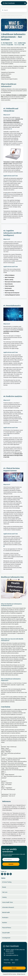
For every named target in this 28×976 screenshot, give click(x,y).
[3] (13, 262)
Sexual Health (6, 932)
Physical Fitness (6, 927)
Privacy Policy (7, 962)
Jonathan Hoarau (22, 43)
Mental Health (6, 912)
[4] (8, 435)
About (12, 959)
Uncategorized (6, 937)
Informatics (6, 959)
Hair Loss (4, 892)
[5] (4, 546)
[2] (7, 194)
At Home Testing (6, 882)
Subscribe (10, 864)
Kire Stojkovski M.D (7, 43)
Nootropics (5, 917)
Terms (13, 962)
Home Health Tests (7, 902)
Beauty (4, 887)
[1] (11, 129)
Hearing (4, 897)
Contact (16, 959)
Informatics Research (8, 907)
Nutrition (4, 922)
